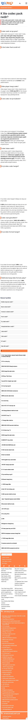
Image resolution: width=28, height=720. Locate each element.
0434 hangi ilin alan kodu (8, 630)
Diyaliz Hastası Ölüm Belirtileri (6, 569)
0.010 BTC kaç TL (6, 647)
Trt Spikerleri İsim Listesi (21, 581)
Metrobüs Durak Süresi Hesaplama (20, 575)
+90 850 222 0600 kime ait (8, 659)
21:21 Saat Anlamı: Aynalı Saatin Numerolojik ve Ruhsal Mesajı (13, 623)
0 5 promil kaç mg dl (7, 670)
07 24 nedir (5, 703)
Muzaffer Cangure (19, 569)
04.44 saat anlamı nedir (7, 707)
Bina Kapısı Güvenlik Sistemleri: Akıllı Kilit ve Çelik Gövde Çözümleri (13, 616)
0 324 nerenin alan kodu (7, 661)
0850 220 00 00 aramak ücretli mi (10, 699)
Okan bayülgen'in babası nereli (7, 598)
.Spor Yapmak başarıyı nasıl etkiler (10, 680)
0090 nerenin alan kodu (7, 639)
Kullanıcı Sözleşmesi (6, 559)
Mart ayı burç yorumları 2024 (21, 578)
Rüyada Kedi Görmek (6, 7)
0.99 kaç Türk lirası (6, 631)
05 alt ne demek (6, 662)
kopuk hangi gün (19, 590)
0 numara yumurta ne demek (9, 697)
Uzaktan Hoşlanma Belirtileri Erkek (19, 584)
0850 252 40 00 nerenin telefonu (9, 651)
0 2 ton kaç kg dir (6, 635)
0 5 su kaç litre (5, 686)
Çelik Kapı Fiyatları (7, 716)
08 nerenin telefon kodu (8, 682)
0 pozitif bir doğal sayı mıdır (9, 633)
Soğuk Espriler (5, 579)
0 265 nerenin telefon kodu (8, 678)
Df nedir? (3, 341)
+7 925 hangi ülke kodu (7, 695)
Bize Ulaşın (4, 563)
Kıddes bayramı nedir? (7, 302)
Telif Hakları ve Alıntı (6, 561)
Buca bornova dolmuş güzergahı (6, 594)
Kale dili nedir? (5, 346)
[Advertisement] (14, 64)
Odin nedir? (4, 336)
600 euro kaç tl (18, 588)
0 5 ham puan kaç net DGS (8, 692)
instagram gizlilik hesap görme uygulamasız (7, 591)
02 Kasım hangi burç (7, 672)
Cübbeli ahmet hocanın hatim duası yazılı (20, 571)
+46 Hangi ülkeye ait (7, 709)
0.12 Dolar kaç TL (6, 653)
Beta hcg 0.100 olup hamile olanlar (6, 573)
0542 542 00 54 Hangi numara (9, 628)
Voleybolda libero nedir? (7, 326)
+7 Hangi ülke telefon (7, 649)
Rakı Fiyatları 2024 (6, 576)
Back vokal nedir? (6, 307)
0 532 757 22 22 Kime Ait (8, 676)
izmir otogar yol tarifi (20, 592)
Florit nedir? (4, 316)
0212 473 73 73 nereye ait (8, 643)
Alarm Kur (3, 581)
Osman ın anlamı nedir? (7, 311)
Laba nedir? (4, 331)
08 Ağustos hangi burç (7, 690)
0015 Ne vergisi (5, 701)
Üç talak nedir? (5, 321)
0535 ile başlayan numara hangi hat (10, 693)
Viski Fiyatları (6, 718)
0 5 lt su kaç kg (5, 626)
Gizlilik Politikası (5, 557)
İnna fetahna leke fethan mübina (7, 602)
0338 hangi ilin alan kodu (8, 655)
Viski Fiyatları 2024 (6, 578)
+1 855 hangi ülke (6, 674)
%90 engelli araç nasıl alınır (8, 664)
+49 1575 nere (5, 684)
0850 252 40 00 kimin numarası (9, 637)
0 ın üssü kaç (5, 641)
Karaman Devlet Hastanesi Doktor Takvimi (5, 606)
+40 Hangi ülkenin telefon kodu (9, 645)
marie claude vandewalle (21, 595)
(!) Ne (3, 688)
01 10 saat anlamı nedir (7, 668)
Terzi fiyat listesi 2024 (7, 588)
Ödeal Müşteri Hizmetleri (8, 619)
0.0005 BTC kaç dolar (7, 657)
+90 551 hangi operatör (7, 666)
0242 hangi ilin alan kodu (8, 705)
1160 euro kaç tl (19, 594)
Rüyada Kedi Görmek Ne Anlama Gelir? (11, 621)
